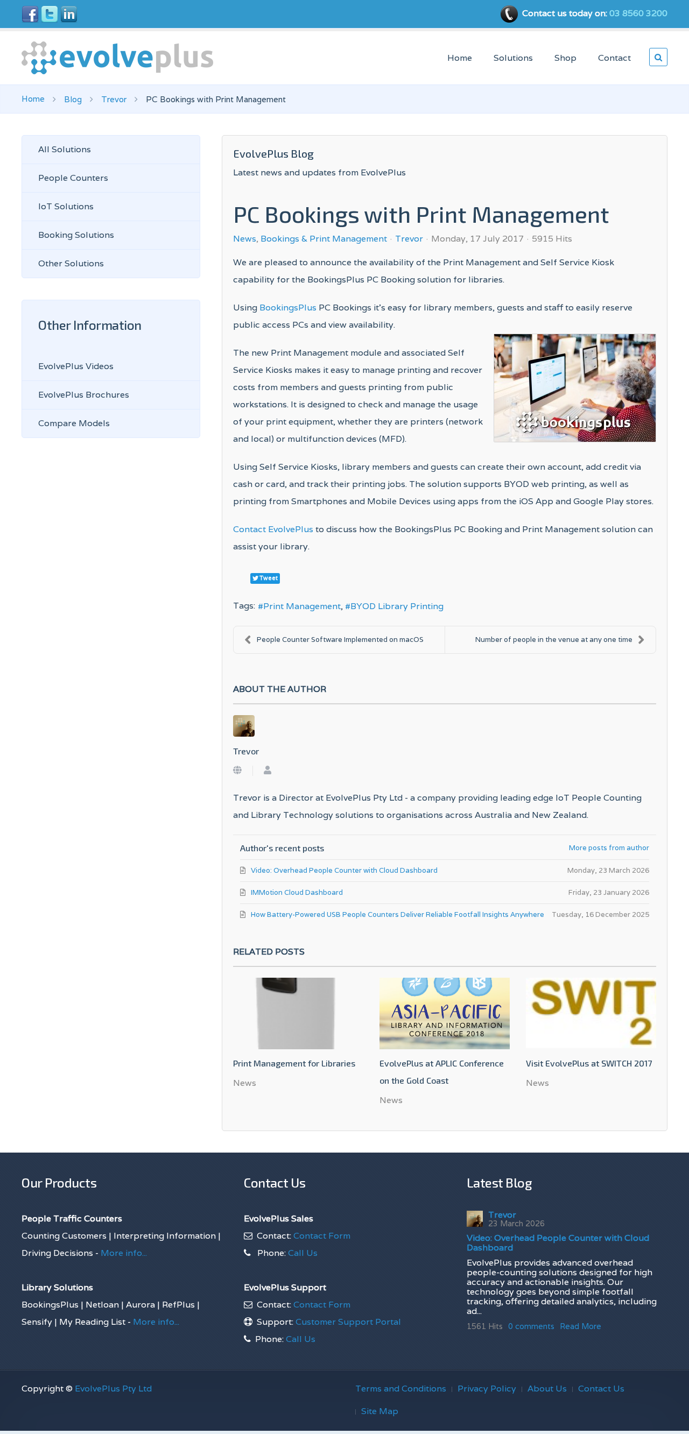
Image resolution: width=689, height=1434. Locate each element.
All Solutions (64, 149)
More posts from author (609, 847)
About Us (547, 1388)
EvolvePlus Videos (76, 366)
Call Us (303, 1253)
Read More (580, 1326)
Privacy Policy (487, 1388)
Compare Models (74, 423)
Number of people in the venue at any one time (553, 639)
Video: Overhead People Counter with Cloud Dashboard (558, 1242)
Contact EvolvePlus (273, 529)
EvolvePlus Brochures (83, 394)
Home (459, 57)
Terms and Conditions (400, 1388)
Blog (73, 99)
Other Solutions (71, 263)
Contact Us (601, 1388)
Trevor (113, 99)
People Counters (73, 177)
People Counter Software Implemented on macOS (340, 639)
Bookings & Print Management (324, 239)
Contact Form (321, 1235)
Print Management (302, 606)
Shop (565, 57)
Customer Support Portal (348, 1321)
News (244, 239)
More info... (123, 1253)
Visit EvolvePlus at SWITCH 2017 (589, 1063)
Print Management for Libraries (294, 1063)
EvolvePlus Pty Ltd (113, 1388)
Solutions (513, 57)
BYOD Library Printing (397, 606)
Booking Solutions (76, 235)
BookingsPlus (288, 307)
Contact (614, 57)
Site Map (379, 1411)
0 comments (531, 1326)
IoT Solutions (66, 206)
